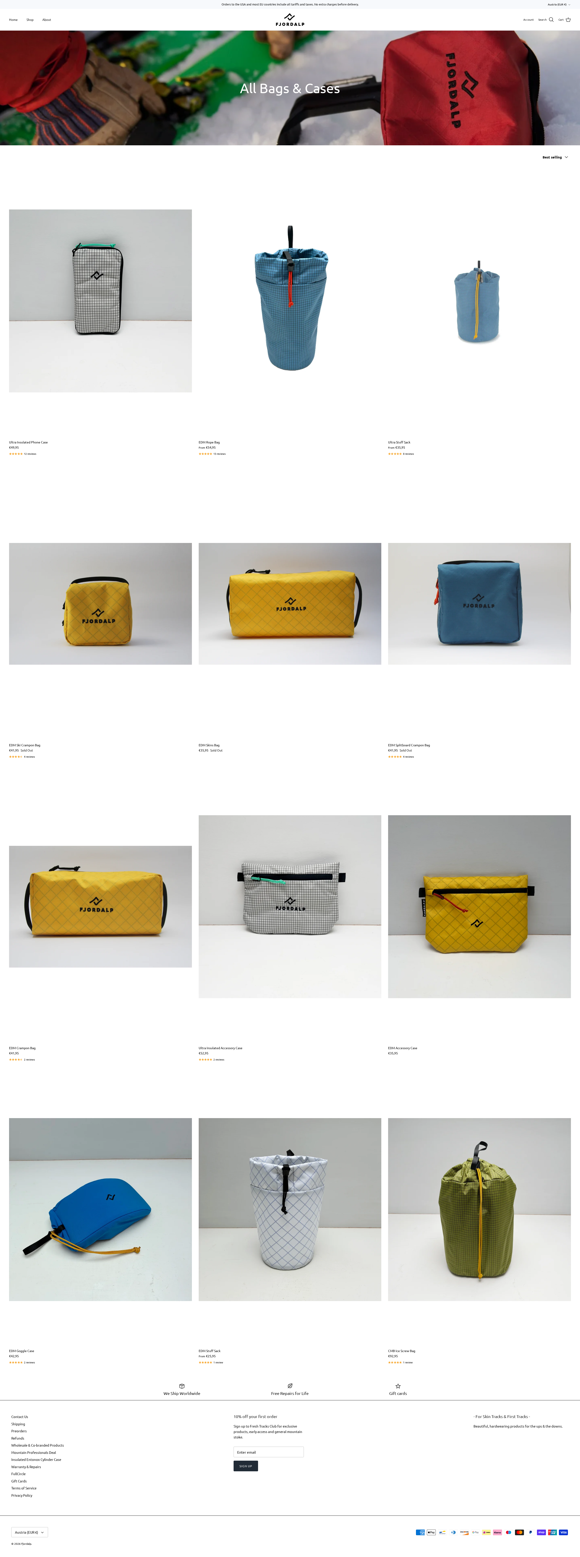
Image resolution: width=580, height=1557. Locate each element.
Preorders (19, 1431)
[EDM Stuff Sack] (290, 1209)
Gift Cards (19, 1481)
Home (13, 19)
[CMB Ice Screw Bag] (479, 1209)
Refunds (17, 1438)
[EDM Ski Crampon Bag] (100, 603)
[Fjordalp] (290, 19)
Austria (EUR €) (557, 4)
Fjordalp (26, 1543)
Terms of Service (23, 1488)
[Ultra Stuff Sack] (479, 300)
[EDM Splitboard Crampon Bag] (479, 603)
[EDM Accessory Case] (479, 906)
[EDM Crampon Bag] (100, 906)
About (46, 19)
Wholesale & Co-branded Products (37, 1445)
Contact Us (19, 1416)
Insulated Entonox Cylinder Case (36, 1459)
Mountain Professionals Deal (33, 1452)
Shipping (18, 1424)
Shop (30, 19)
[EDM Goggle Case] (100, 1209)
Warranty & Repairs (26, 1467)
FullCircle (18, 1474)
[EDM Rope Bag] (290, 300)
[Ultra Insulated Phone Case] (100, 300)
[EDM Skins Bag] (290, 603)
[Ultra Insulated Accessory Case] (290, 906)
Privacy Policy (21, 1495)
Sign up (245, 1466)
